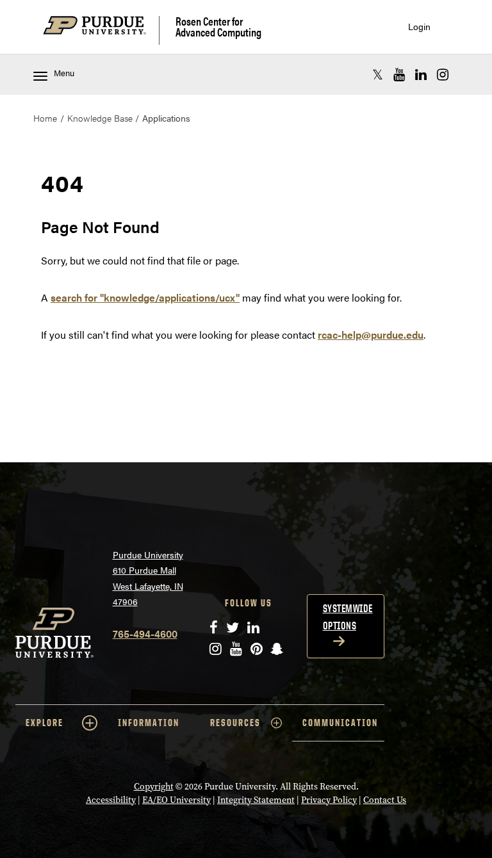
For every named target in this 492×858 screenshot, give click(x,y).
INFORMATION (148, 722)
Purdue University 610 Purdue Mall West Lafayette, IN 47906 (148, 578)
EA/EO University (176, 800)
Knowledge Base (100, 117)
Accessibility (111, 800)
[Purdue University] (101, 30)
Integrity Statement (256, 800)
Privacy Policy (329, 800)
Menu (64, 73)
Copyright (154, 787)
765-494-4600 (145, 633)
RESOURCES (235, 722)
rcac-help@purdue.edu (370, 334)
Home (45, 117)
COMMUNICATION (340, 722)
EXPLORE (44, 722)
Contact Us (384, 800)
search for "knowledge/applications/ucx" (145, 297)
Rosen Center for (218, 26)
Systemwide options (348, 617)
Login (419, 26)
